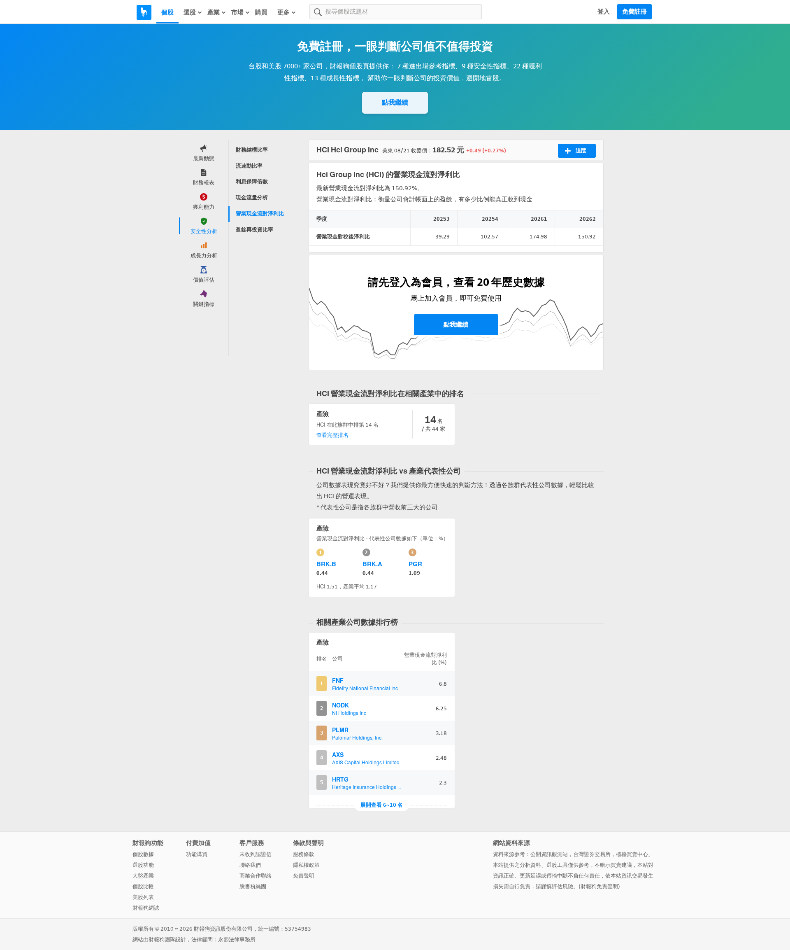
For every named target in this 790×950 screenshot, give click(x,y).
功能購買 (196, 854)
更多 (283, 12)
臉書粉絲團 (252, 886)
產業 (213, 12)
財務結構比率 (252, 150)
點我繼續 (395, 102)
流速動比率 (249, 166)
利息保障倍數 (252, 181)
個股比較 (143, 886)
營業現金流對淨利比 (260, 213)
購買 (261, 12)
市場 (237, 12)
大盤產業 (143, 876)
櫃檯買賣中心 (632, 854)
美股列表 (143, 897)
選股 (190, 12)
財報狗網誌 (145, 908)
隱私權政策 (306, 865)
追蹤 (581, 150)
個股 (167, 12)
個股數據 (143, 854)
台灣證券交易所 (592, 854)
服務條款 (303, 854)
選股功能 (143, 865)
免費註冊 (634, 11)
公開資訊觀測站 (549, 854)
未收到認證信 (255, 854)
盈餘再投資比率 (254, 229)
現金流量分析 (252, 197)
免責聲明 (303, 876)
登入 (603, 11)
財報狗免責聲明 (599, 886)
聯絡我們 (250, 865)
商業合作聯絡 (255, 876)
